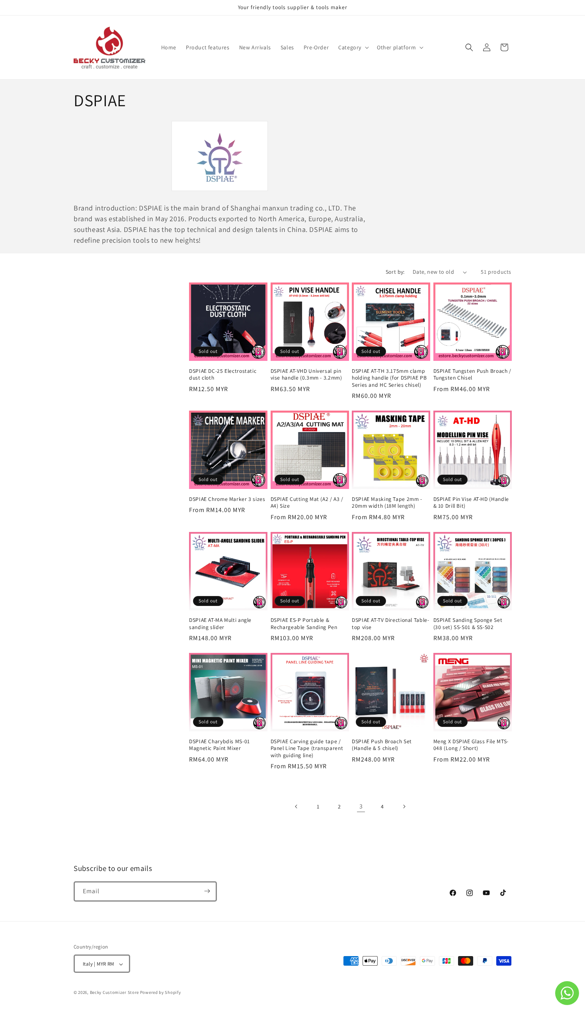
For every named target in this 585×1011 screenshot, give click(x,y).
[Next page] (404, 806)
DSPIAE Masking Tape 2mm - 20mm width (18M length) (387, 503)
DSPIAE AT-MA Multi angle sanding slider (220, 624)
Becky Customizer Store (114, 992)
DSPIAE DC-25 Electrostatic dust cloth (222, 375)
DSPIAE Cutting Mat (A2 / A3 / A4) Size (307, 503)
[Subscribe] (207, 891)
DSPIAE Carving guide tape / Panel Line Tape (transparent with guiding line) (307, 748)
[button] (352, 47)
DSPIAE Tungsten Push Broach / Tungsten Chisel (472, 375)
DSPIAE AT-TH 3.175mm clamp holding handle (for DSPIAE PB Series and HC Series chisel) (389, 378)
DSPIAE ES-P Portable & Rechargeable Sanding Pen (304, 624)
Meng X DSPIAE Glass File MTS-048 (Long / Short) (471, 745)
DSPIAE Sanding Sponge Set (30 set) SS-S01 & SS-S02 (468, 624)
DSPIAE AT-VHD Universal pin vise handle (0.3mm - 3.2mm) (306, 375)
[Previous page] (296, 806)
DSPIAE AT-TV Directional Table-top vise (390, 624)
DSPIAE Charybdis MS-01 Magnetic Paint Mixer (219, 745)
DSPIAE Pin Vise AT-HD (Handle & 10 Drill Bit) (471, 503)
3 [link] (361, 806)
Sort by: (395, 271)
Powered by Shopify (160, 992)
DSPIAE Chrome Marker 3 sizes (227, 499)
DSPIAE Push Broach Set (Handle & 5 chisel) (382, 745)
